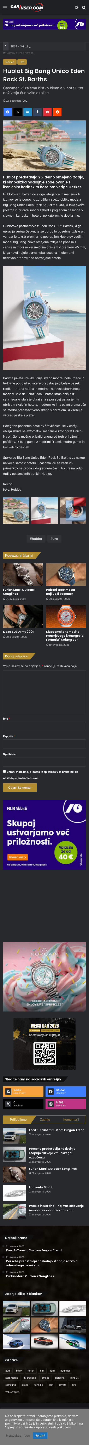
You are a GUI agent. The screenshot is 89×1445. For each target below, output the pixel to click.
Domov (10, 52)
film (42, 1370)
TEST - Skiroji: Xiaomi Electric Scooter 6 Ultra (40, 46)
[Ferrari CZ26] (72, 1325)
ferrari (31, 1370)
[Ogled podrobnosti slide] (44, 24)
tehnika (38, 1384)
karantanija (11, 1377)
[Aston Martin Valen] (44, 1341)
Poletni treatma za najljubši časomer (60, 592)
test (51, 1384)
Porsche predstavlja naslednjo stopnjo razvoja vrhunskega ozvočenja (52, 1153)
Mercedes (30, 1377)
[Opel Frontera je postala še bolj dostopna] (16, 1341)
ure (55, 539)
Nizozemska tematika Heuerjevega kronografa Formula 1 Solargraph (65, 636)
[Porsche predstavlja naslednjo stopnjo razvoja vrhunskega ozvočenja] (14, 1154)
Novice (29, 52)
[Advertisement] (44, 905)
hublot (37, 539)
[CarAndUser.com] (26, 7)
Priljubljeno (18, 1120)
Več (27, 1435)
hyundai (65, 1370)
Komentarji (71, 1120)
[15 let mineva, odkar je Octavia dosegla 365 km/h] (72, 1341)
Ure (20, 52)
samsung (10, 1384)
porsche (60, 1377)
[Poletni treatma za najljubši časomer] (66, 574)
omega (45, 1377)
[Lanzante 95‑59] (14, 1193)
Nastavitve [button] (13, 1435)
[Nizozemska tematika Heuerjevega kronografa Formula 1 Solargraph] (66, 616)
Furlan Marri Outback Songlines (19, 592)
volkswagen (12, 1391)
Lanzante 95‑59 (40, 1187)
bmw (19, 1370)
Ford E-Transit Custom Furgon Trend (56, 1130)
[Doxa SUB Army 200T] (23, 616)
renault (74, 1377)
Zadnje (45, 1120)
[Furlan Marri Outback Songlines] (23, 574)
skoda (25, 1384)
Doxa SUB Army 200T (19, 632)
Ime (6, 718)
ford (52, 1370)
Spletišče (9, 754)
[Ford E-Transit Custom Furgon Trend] (14, 1136)
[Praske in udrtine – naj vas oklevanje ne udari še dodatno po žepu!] (14, 1211)
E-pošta (9, 736)
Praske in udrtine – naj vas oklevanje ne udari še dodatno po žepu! (56, 1208)
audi (7, 1370)
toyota (62, 1384)
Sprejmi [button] (40, 1435)
